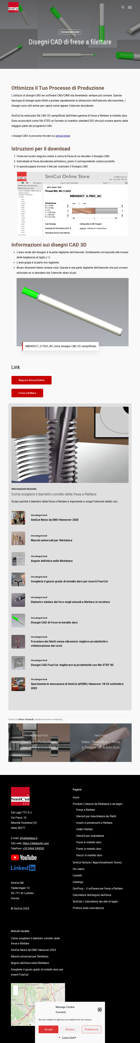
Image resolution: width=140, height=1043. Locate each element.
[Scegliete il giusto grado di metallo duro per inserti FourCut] (69, 579)
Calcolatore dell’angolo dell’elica (92, 895)
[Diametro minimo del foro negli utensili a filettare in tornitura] (69, 600)
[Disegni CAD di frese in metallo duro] (69, 620)
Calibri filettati (84, 829)
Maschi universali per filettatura (29, 956)
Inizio (76, 797)
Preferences (91, 1029)
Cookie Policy (68, 1037)
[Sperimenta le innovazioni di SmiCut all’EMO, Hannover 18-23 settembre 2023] (69, 684)
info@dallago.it (28, 838)
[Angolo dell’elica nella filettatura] (69, 559)
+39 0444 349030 (33, 848)
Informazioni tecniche (23, 489)
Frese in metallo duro (88, 842)
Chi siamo (79, 869)
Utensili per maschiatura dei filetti (96, 816)
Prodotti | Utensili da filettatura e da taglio (97, 804)
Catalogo (78, 882)
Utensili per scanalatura (90, 835)
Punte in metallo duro (88, 848)
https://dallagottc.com (36, 843)
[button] (99, 1009)
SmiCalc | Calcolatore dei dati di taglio (95, 901)
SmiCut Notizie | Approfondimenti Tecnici (97, 862)
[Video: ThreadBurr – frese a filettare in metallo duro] (101, 742)
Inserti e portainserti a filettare (94, 822)
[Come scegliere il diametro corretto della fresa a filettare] (69, 455)
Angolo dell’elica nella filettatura (30, 963)
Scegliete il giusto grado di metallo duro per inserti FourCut (37, 972)
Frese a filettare (85, 809)
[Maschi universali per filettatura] (69, 538)
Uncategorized (70, 32)
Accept (48, 1029)
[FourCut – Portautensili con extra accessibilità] (39, 742)
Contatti (77, 875)
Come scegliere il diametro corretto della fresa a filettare (35, 941)
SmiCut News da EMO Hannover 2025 (33, 950)
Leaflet (34, 1024)
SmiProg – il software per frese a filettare (98, 888)
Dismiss (70, 1029)
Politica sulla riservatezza (88, 908)
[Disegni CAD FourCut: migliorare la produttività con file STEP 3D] (69, 663)
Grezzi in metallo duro (89, 855)
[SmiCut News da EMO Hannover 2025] (69, 518)
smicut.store (62, 135)
